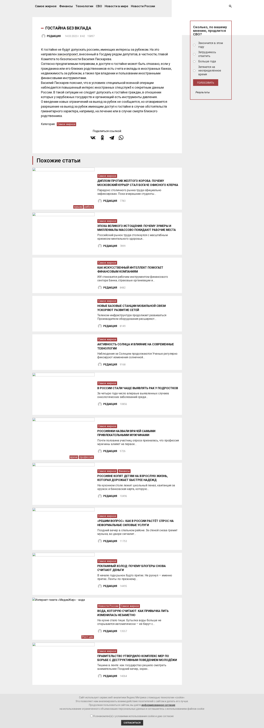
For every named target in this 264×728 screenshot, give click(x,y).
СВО (99, 6)
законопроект (67, 54)
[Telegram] (111, 137)
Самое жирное (46, 6)
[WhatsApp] (121, 137)
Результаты (203, 92)
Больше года (207, 61)
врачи (73, 457)
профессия (86, 457)
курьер (78, 206)
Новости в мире (116, 6)
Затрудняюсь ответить (207, 54)
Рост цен (87, 637)
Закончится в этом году (210, 45)
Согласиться (132, 722)
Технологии (84, 6)
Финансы (66, 6)
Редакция (54, 36)
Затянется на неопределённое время (209, 70)
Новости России (143, 6)
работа (88, 206)
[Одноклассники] (102, 137)
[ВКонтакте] (93, 137)
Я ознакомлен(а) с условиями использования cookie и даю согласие (133, 716)
